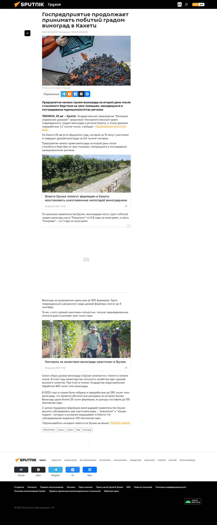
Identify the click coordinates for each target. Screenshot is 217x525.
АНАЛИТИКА (70, 460)
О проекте (19, 487)
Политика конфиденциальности (171, 487)
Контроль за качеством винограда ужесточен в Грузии (85, 362)
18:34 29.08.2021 (50, 32)
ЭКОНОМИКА (49, 430)
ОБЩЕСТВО (135, 460)
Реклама (71, 487)
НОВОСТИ (56, 460)
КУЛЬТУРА (149, 460)
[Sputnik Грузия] (30, 8)
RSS (128, 487)
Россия (173, 460)
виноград (87, 430)
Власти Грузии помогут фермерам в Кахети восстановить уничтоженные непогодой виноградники (86, 198)
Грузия (61, 430)
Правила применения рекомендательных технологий (75, 491)
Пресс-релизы (86, 487)
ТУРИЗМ (162, 460)
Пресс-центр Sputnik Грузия (109, 487)
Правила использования (51, 487)
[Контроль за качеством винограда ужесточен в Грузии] (86, 339)
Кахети (70, 430)
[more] (126, 206)
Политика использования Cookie (29, 491)
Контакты (32, 487)
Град (78, 430)
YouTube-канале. (120, 423)
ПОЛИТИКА (105, 460)
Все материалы (88, 460)
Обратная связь (111, 491)
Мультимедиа (187, 460)
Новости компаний (143, 487)
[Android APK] (193, 501)
